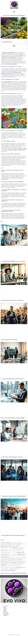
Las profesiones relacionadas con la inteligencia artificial (13, 496)
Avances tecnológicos (16, 545)
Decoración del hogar (11, 550)
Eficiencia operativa (12, 557)
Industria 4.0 (24, 561)
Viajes (4, 611)
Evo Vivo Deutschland (7, 620)
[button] (14, 12)
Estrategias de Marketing (21, 558)
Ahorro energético (5, 542)
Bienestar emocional (9, 547)
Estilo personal (13, 558)
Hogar (4, 607)
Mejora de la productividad (17, 564)
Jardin (2, 573)
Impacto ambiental (18, 561)
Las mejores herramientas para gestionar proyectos (12, 378)
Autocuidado (20, 542)
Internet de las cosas (9, 564)
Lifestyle (5, 610)
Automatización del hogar (6, 543)
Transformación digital (8, 570)
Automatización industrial (6, 545)
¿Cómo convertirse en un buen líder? (9, 339)
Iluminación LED (12, 561)
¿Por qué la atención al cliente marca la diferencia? (12, 300)
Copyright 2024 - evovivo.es (14, 634)
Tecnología (5, 612)
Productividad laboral (5, 567)
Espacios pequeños (7, 558)
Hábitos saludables (17, 560)
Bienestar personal (20, 547)
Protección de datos (13, 567)
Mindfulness (4, 566)
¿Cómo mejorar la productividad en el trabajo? (11, 457)
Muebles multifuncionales (17, 566)
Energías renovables (19, 557)
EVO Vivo (5, 606)
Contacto (5, 615)
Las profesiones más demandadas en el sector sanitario (13, 261)
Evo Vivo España (6, 622)
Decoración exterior (20, 550)
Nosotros (4, 631)
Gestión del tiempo (6, 560)
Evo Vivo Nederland (6, 625)
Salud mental (20, 567)
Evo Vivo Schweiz (6, 628)
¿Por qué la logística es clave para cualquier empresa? (13, 535)
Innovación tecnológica (9, 563)
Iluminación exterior (5, 561)
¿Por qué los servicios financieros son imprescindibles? (13, 417)
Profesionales (6, 614)
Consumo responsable (9, 549)
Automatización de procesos (19, 544)
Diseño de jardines (12, 555)
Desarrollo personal (5, 552)
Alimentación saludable (14, 542)
